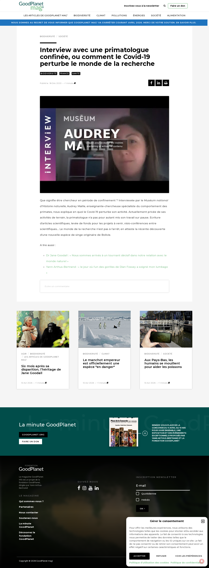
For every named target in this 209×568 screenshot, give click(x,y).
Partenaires (26, 506)
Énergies (139, 15)
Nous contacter (28, 512)
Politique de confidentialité (187, 562)
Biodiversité (82, 15)
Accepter (140, 556)
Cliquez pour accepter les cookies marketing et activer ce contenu (104, 144)
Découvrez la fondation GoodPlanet (27, 535)
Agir (24, 354)
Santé (76, 73)
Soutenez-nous (28, 518)
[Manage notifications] (201, 561)
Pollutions (119, 15)
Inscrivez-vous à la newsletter (141, 5)
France (64, 73)
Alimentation (176, 15)
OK (142, 508)
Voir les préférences (188, 556)
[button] (202, 521)
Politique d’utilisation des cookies (149, 562)
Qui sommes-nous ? (31, 501)
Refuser (161, 556)
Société (156, 15)
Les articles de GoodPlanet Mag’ (45, 15)
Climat (101, 15)
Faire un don (177, 5)
